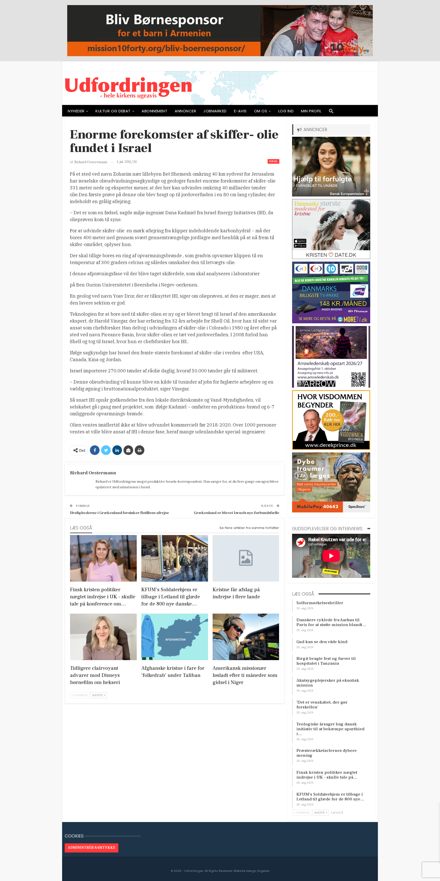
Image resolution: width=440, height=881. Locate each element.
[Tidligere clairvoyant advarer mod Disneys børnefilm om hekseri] (103, 637)
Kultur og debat (113, 111)
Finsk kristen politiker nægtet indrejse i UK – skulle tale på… (326, 775)
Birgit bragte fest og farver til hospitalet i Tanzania (326, 661)
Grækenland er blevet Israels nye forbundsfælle (236, 512)
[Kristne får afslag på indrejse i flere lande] (246, 558)
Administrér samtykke (91, 847)
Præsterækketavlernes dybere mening (326, 753)
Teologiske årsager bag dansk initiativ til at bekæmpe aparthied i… (330, 729)
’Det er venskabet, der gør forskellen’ (322, 705)
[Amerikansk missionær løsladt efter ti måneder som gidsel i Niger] (246, 637)
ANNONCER (185, 111)
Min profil (311, 111)
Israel (273, 161)
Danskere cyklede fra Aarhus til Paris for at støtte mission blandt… (331, 622)
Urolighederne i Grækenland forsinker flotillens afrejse (119, 512)
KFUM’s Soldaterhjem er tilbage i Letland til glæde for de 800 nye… (330, 797)
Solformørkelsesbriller (319, 603)
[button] (331, 112)
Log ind (286, 111)
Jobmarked (215, 111)
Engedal (263, 871)
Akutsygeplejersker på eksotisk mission (327, 683)
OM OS (260, 111)
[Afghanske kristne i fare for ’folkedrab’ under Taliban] (174, 637)
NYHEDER (76, 111)
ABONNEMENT (154, 111)
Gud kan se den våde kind (321, 642)
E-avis (240, 111)
